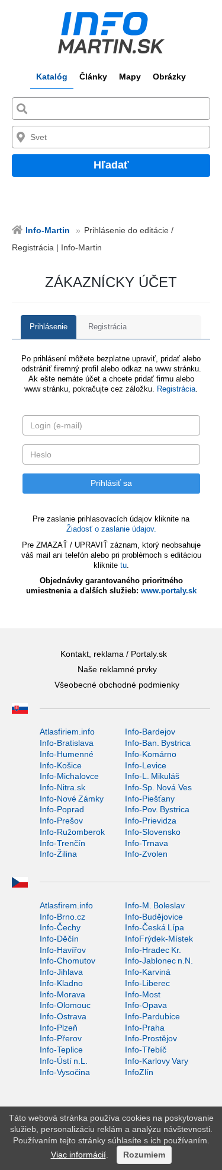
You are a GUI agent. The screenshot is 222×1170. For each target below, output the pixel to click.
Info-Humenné (67, 754)
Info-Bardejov (150, 731)
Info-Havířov (63, 950)
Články (93, 76)
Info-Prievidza (150, 820)
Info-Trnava (146, 843)
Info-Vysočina (65, 1072)
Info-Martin (47, 230)
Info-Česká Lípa (154, 927)
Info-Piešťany (150, 798)
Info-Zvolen (146, 854)
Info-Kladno (61, 983)
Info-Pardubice (152, 1016)
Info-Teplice (61, 1049)
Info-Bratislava (67, 743)
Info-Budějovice (154, 916)
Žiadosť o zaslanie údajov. (111, 528)
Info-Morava (62, 994)
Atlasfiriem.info (67, 731)
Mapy (130, 76)
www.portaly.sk (169, 590)
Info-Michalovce (69, 776)
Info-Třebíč (145, 1049)
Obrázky (169, 76)
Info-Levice (145, 765)
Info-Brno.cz (62, 916)
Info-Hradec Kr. (153, 950)
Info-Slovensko (153, 832)
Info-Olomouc (65, 1005)
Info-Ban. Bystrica (158, 743)
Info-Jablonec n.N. (159, 960)
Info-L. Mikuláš (152, 776)
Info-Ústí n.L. (64, 1061)
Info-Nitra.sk (62, 787)
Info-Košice (61, 765)
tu (123, 565)
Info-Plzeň (59, 1027)
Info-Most (142, 994)
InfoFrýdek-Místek (159, 938)
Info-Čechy (60, 927)
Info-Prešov (61, 820)
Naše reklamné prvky (117, 669)
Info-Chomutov (67, 960)
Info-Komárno (150, 754)
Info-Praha (145, 1027)
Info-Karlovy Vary (156, 1061)
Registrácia (107, 326)
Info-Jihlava (61, 972)
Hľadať (111, 165)
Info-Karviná (147, 972)
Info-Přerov (61, 1038)
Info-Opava (146, 1005)
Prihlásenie (48, 326)
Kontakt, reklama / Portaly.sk (113, 654)
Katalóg (51, 76)
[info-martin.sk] (111, 32)
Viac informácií (78, 1154)
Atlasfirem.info (66, 905)
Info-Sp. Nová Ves (158, 787)
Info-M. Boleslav (155, 905)
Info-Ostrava (63, 1016)
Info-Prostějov (151, 1038)
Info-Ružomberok (72, 832)
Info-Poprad (62, 809)
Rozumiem (144, 1154)
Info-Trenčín (62, 843)
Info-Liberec (147, 983)
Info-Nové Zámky (72, 798)
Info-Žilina (58, 854)
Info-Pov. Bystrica (157, 809)
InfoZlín (139, 1072)
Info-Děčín (59, 938)
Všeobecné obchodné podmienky (116, 684)
